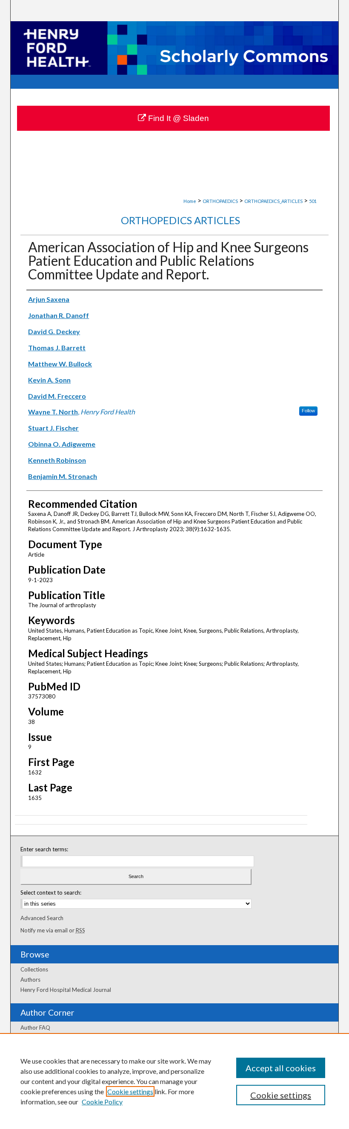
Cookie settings (130, 1091)
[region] (174, 1081)
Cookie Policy (102, 1102)
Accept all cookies (281, 1068)
